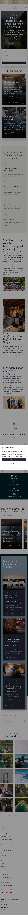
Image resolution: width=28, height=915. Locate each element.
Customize (14, 463)
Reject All (14, 467)
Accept (14, 459)
